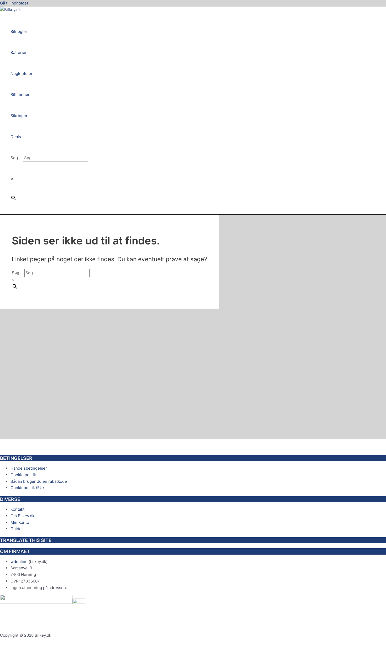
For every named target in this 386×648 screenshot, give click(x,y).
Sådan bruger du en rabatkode (39, 481)
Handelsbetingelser (29, 468)
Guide (16, 528)
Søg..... (17, 157)
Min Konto (20, 522)
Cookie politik (23, 474)
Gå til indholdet (14, 3)
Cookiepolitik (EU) (27, 487)
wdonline (19, 561)
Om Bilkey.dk (22, 515)
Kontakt (17, 509)
